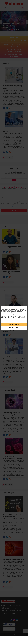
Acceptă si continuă (14, 324)
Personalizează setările (14, 327)
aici (7, 320)
